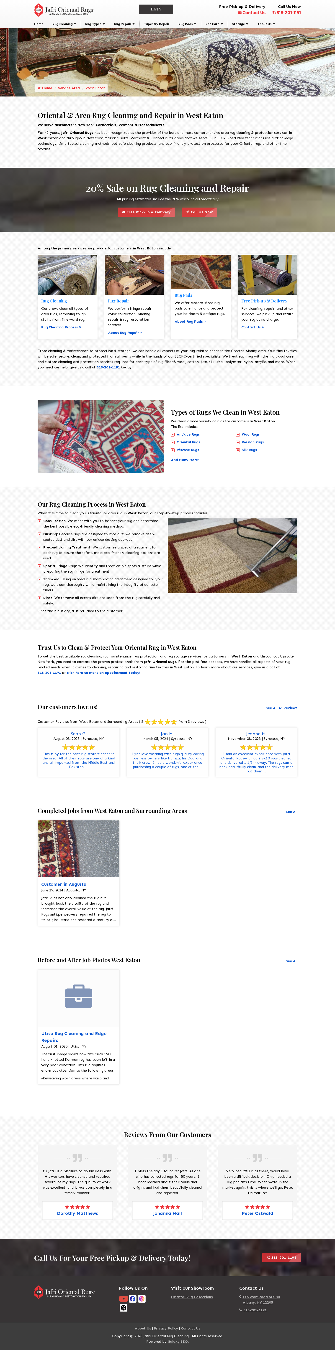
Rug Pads (185, 24)
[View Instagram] (141, 1298)
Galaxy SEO (178, 1341)
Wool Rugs (251, 434)
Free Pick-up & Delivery (150, 211)
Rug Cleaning (62, 24)
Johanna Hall (77, 1213)
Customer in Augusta (64, 884)
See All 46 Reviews (281, 708)
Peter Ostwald (167, 1213)
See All (291, 811)
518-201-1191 (289, 12)
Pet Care (212, 24)
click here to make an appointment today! (103, 672)
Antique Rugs (188, 434)
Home (38, 24)
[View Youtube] (123, 1298)
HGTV (156, 9)
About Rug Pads (189, 321)
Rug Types (93, 24)
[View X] (123, 1307)
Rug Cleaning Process (59, 327)
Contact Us (253, 12)
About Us (265, 24)
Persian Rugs (253, 442)
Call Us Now (203, 211)
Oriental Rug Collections (192, 1297)
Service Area (69, 88)
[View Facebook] (132, 1298)
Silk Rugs (249, 450)
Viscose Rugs (188, 450)
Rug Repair (122, 24)
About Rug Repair (123, 332)
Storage (238, 24)
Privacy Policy (166, 1328)
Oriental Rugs (188, 442)
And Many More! (185, 460)
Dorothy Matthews (257, 1213)
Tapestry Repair (156, 24)
